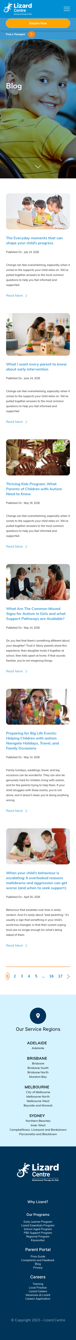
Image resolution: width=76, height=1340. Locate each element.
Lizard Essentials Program (37, 1225)
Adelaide (38, 1048)
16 (51, 976)
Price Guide (38, 1256)
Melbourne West (38, 1101)
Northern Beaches (38, 1121)
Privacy (38, 1267)
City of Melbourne (38, 1092)
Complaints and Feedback (37, 1260)
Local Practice (38, 1287)
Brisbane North (38, 1072)
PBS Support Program (38, 1233)
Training (38, 1284)
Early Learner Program (38, 1221)
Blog (38, 1264)
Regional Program (37, 1236)
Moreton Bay (38, 1077)
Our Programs (37, 1214)
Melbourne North (38, 1096)
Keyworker (38, 1240)
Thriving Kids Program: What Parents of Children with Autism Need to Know (34, 489)
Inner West (38, 1125)
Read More (14, 295)
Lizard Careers (38, 1291)
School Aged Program (38, 1229)
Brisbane (38, 1063)
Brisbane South (38, 1068)
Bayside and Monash (38, 1105)
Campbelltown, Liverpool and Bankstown (38, 1129)
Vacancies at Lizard (37, 1295)
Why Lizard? (37, 1202)
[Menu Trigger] (67, 9)
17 (60, 976)
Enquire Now (38, 23)
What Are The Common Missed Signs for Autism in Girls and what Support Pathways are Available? (36, 613)
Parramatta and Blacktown (38, 1134)
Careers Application (37, 1298)
